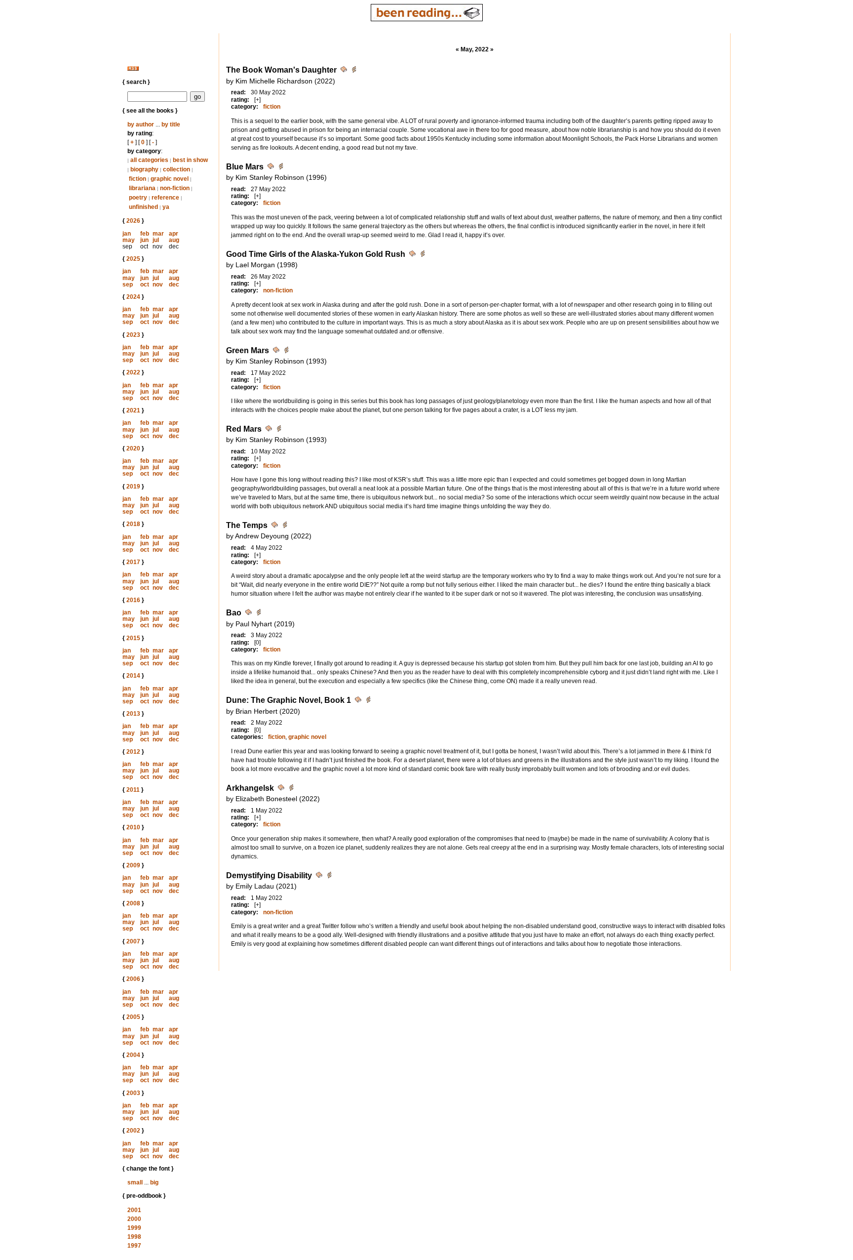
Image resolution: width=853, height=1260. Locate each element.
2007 (133, 941)
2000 (134, 1219)
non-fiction (175, 188)
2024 (133, 296)
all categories (149, 160)
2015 (133, 638)
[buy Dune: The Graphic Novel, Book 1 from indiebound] (368, 701)
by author (140, 124)
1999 (134, 1227)
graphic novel (170, 178)
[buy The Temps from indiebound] (284, 526)
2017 (133, 562)
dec (174, 284)
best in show (190, 160)
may (128, 240)
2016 (133, 600)
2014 (133, 675)
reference (165, 197)
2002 (133, 1130)
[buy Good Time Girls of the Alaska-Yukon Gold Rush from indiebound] (422, 255)
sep (127, 284)
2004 (133, 1055)
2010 (133, 827)
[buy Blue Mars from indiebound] (280, 167)
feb (144, 233)
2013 (133, 713)
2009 (133, 865)
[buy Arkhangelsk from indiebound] (291, 789)
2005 (133, 1017)
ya (165, 206)
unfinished (143, 206)
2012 (133, 751)
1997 (134, 1245)
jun (144, 240)
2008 (133, 903)
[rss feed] (133, 68)
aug (174, 240)
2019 (133, 486)
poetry (138, 197)
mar (158, 233)
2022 (133, 372)
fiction (137, 178)
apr (173, 233)
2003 (133, 1093)
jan (126, 233)
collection (176, 169)
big (154, 1182)
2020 (133, 448)
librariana (142, 188)
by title (170, 124)
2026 (133, 220)
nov (158, 284)
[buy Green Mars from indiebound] (286, 351)
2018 (133, 524)
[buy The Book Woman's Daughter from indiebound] (353, 71)
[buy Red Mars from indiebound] (278, 430)
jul (156, 240)
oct (144, 284)
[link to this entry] (345, 71)
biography (144, 169)
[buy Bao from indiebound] (258, 613)
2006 (133, 978)
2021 (133, 410)
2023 (133, 334)
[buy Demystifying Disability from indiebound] (329, 876)
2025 (133, 258)
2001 (134, 1210)
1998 (134, 1236)
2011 (133, 789)
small (135, 1182)
